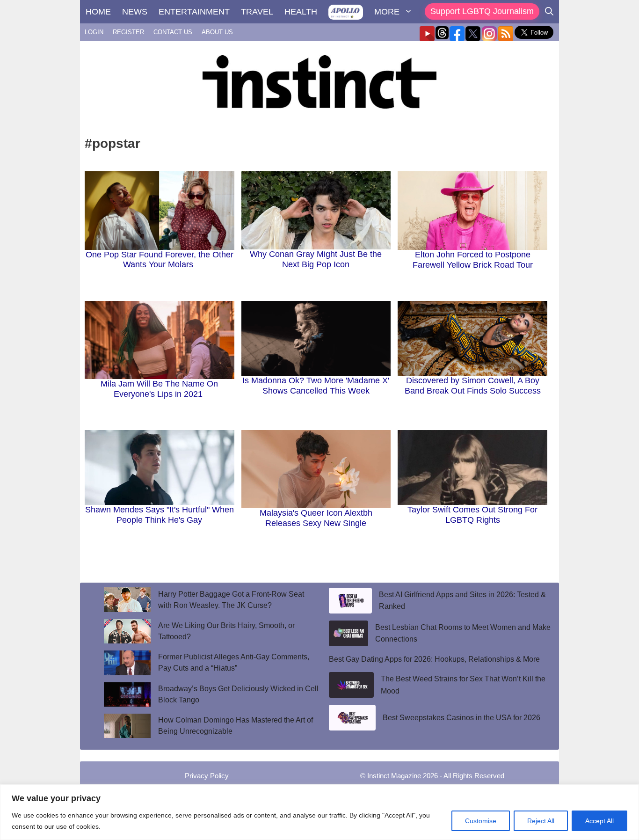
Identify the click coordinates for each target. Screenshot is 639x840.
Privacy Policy (207, 776)
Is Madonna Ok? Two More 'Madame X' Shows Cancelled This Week (315, 385)
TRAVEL (257, 11)
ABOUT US (217, 32)
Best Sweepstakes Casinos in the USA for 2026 (461, 718)
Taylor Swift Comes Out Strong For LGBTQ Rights (472, 515)
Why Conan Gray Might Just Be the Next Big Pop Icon (316, 259)
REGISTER (128, 32)
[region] (319, 812)
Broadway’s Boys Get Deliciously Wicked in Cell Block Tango (238, 694)
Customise (480, 821)
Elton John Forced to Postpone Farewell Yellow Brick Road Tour (473, 260)
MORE (386, 11)
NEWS (134, 11)
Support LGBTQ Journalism (482, 11)
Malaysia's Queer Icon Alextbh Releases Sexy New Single (316, 518)
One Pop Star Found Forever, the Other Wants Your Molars (159, 260)
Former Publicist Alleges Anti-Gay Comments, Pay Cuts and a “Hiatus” (233, 662)
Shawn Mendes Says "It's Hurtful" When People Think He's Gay (159, 515)
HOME (98, 11)
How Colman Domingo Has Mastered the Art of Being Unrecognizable (235, 725)
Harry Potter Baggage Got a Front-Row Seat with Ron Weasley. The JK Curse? (231, 599)
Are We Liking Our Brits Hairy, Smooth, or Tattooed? (226, 631)
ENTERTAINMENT (194, 11)
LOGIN (94, 32)
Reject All (540, 821)
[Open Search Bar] (549, 11)
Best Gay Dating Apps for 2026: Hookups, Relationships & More (434, 659)
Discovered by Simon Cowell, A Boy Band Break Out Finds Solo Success (473, 385)
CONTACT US (172, 32)
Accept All (599, 821)
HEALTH (300, 11)
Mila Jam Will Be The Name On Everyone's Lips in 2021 (159, 389)
